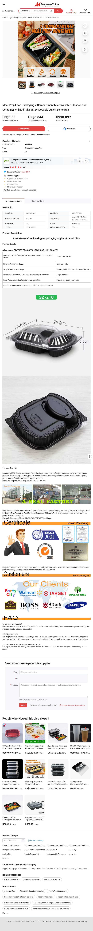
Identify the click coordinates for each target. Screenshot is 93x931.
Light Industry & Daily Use (17, 18)
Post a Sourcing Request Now (72, 705)
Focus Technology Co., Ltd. (31, 921)
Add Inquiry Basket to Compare (47, 92)
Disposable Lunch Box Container (16, 902)
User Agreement (60, 921)
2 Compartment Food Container (35, 845)
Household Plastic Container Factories (18, 897)
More (4, 913)
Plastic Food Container (10, 845)
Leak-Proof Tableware (31, 879)
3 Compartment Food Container (57, 845)
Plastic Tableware (11, 879)
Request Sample (43, 134)
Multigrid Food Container (11, 849)
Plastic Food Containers (57, 891)
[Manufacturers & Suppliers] (46, 4)
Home (4, 18)
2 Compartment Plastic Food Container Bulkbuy (51, 908)
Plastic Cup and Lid (31, 854)
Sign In (6, 190)
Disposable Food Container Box (16, 908)
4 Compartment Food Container (80, 845)
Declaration (71, 921)
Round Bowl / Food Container (35, 849)
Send (23, 705)
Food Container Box (45, 897)
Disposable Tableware (52, 18)
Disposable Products (35, 18)
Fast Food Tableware (52, 879)
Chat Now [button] (70, 129)
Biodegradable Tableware (56, 854)
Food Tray (72, 849)
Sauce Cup (73, 854)
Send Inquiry (23, 129)
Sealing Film (6, 854)
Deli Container (51, 849)
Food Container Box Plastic (68, 897)
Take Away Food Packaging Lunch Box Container (52, 902)
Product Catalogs (36, 840)
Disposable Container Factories (31, 891)
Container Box (9, 891)
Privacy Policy (82, 921)
